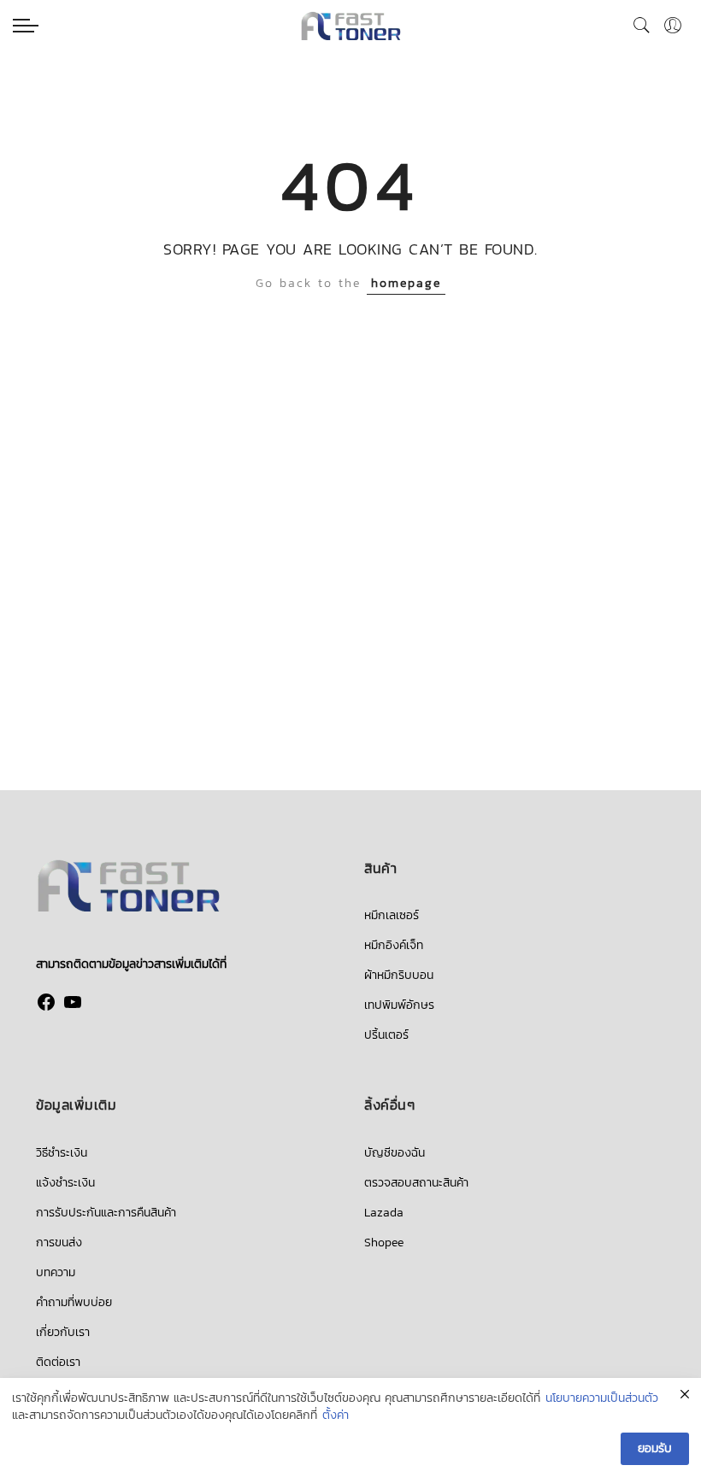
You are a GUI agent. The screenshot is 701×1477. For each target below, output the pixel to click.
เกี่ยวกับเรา (63, 1332)
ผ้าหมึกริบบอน (398, 975)
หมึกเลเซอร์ (391, 915)
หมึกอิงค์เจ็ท (393, 945)
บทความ (55, 1272)
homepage (406, 283)
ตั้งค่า (335, 1415)
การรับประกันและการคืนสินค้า (106, 1213)
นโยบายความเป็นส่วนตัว (601, 1398)
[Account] (673, 26)
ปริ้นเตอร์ (386, 1035)
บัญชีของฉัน (394, 1153)
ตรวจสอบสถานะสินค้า (416, 1183)
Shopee (384, 1242)
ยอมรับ (655, 1448)
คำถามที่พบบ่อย (74, 1302)
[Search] (642, 26)
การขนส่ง (59, 1242)
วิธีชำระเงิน (61, 1153)
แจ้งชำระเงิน (65, 1183)
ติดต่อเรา (58, 1362)
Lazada (384, 1213)
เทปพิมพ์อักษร (399, 1005)
